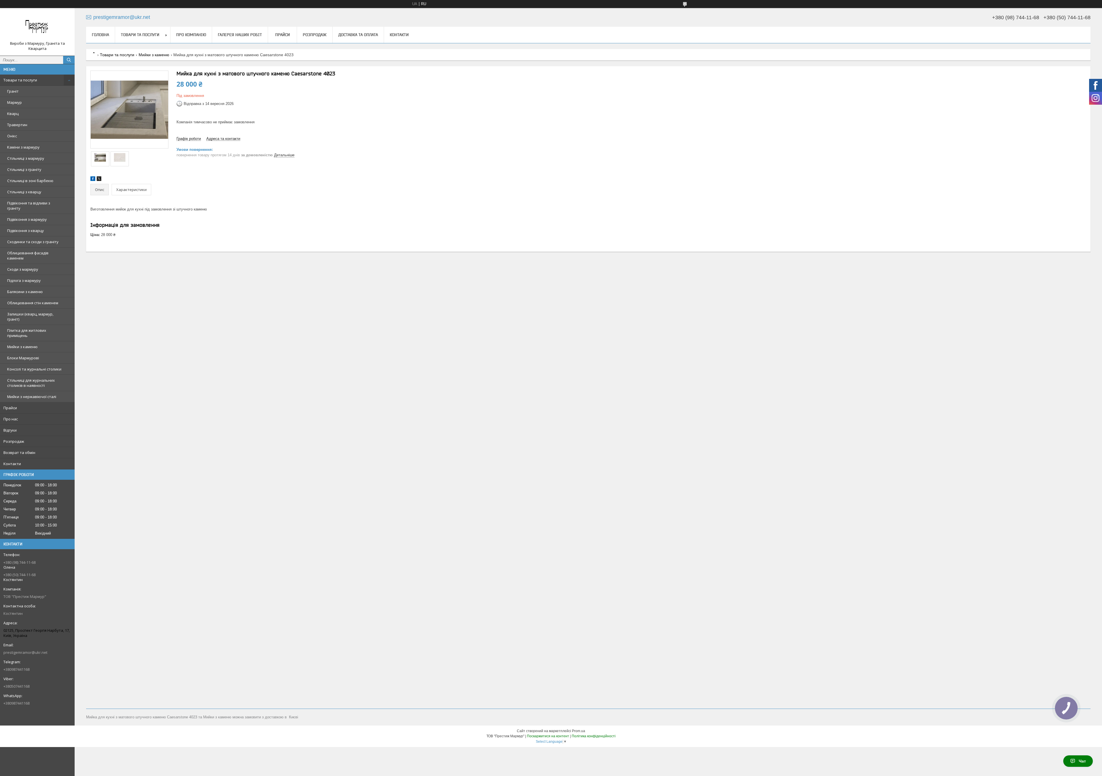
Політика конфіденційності (594, 736)
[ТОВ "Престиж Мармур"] (37, 26)
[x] (99, 180)
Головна (100, 34)
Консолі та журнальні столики (34, 369)
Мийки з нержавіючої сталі (31, 396)
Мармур (14, 102)
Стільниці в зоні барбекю (30, 180)
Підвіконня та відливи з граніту (28, 205)
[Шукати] (69, 60)
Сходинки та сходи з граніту (33, 241)
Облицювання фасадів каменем (27, 255)
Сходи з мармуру (22, 269)
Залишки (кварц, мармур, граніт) (30, 316)
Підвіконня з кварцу (25, 230)
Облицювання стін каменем (32, 302)
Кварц (13, 113)
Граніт (13, 91)
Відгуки (10, 430)
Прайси (10, 407)
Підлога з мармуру (24, 280)
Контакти (12, 463)
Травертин (17, 124)
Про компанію (191, 34)
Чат (1082, 761)
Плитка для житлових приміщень (26, 333)
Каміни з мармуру (23, 147)
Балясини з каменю (25, 291)
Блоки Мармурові (23, 357)
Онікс (12, 136)
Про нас (10, 419)
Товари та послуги (20, 80)
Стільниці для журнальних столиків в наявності (31, 383)
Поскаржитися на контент (548, 736)
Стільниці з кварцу (24, 191)
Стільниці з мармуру (25, 158)
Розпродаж (13, 441)
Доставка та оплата (358, 34)
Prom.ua (578, 731)
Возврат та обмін (19, 452)
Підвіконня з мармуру (27, 219)
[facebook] (92, 180)
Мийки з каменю (22, 346)
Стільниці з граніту (24, 169)
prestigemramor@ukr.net (25, 652)
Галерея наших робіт (240, 34)
